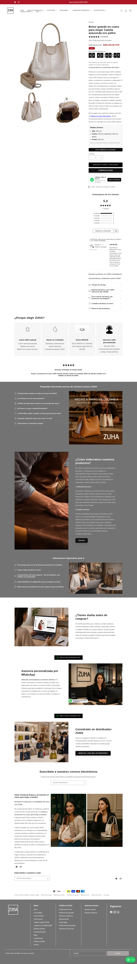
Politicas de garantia (66, 913)
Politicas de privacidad (67, 925)
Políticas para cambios (59, 894)
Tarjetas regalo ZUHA (41, 922)
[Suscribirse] (84, 782)
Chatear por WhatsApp (114, 179)
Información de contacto (73, 894)
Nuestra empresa (91, 913)
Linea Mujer (38, 913)
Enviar (118, 953)
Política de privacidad (46, 894)
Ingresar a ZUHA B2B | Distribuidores (93, 753)
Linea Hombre (39, 916)
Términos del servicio (96, 894)
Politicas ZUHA (39, 941)
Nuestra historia (39, 929)
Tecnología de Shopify (33, 895)
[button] (35, 10)
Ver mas (81, 540)
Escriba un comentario (103, 231)
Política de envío (85, 894)
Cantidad (91, 154)
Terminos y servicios (66, 929)
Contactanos (38, 938)
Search (36, 945)
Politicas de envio (65, 909)
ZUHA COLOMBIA (23, 895)
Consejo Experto (40, 932)
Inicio (36, 909)
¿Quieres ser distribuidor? (43, 925)
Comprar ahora (105, 170)
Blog (35, 935)
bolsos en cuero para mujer (101, 116)
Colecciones (38, 919)
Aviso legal (106, 894)
